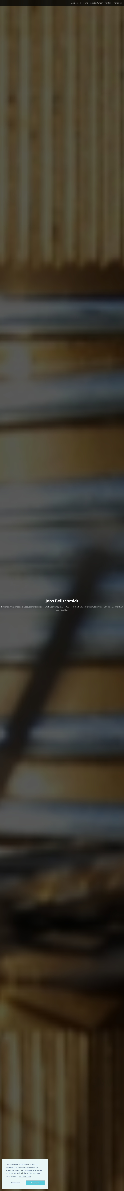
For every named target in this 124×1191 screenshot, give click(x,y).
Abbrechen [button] (15, 1183)
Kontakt (108, 3)
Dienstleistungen (96, 3)
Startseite (74, 3)
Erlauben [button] (35, 1183)
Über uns (84, 3)
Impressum (117, 3)
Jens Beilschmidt (62, 601)
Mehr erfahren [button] (25, 1177)
